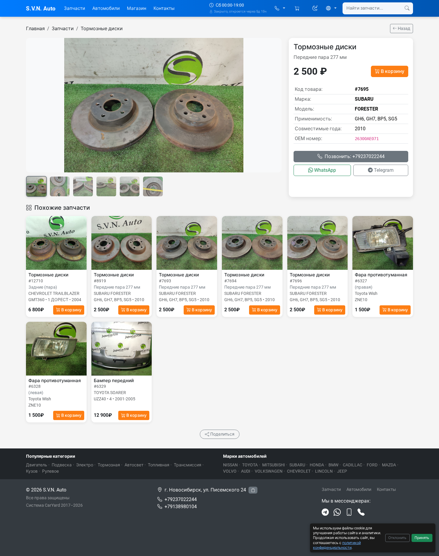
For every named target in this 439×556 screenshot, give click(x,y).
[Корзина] (297, 8)
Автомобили (106, 8)
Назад (403, 28)
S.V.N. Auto (41, 8)
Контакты (164, 8)
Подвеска (62, 464)
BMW (333, 464)
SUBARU (297, 464)
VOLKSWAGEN (269, 471)
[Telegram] (325, 512)
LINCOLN (324, 471)
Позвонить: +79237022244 (355, 156)
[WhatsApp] (337, 512)
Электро (84, 464)
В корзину (392, 71)
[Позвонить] (361, 512)
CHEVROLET (299, 471)
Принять (422, 538)
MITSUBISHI (273, 464)
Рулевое (50, 471)
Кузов (32, 471)
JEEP (342, 471)
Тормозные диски (102, 28)
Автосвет (134, 464)
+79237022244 (181, 499)
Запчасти (74, 8)
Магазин (136, 8)
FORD (372, 464)
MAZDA (389, 464)
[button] (280, 8)
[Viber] (349, 512)
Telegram (384, 170)
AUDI (245, 471)
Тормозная (109, 464)
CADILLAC (352, 464)
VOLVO (230, 471)
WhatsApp (325, 170)
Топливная (158, 464)
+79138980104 (181, 506)
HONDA (317, 464)
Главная (35, 28)
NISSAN (230, 464)
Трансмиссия (187, 464)
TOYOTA (250, 464)
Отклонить (397, 538)
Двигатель (36, 464)
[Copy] (252, 490)
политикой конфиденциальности (337, 545)
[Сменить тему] (315, 8)
